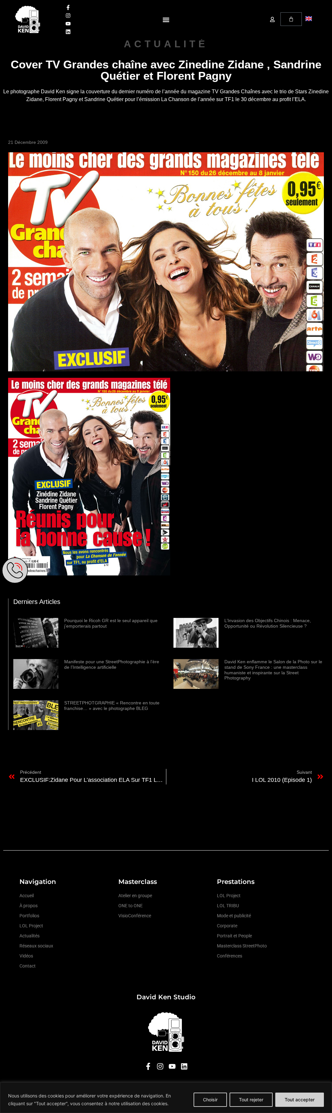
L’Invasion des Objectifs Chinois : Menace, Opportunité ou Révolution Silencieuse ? (267, 623)
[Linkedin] (68, 31)
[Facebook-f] (68, 7)
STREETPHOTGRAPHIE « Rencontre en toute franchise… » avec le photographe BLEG (112, 705)
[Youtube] (68, 23)
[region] (166, 1097)
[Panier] (291, 19)
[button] (165, 19)
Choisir (210, 1099)
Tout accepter (299, 1099)
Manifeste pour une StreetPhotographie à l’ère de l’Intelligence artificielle (111, 664)
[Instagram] (68, 15)
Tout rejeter (251, 1099)
